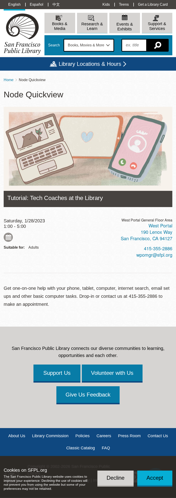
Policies (82, 436)
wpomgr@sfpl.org (154, 254)
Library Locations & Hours (90, 64)
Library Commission (50, 436)
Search (54, 45)
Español (36, 4)
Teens (124, 4)
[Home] (22, 34)
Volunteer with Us (112, 373)
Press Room (129, 436)
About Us (16, 436)
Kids (106, 4)
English (14, 4)
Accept (154, 478)
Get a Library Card (153, 4)
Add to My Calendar (8, 237)
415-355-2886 (158, 248)
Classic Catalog (80, 448)
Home (9, 80)
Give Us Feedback (88, 394)
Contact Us (158, 436)
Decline (115, 478)
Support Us (57, 373)
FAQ (106, 448)
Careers (103, 436)
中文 (56, 4)
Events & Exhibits (124, 26)
